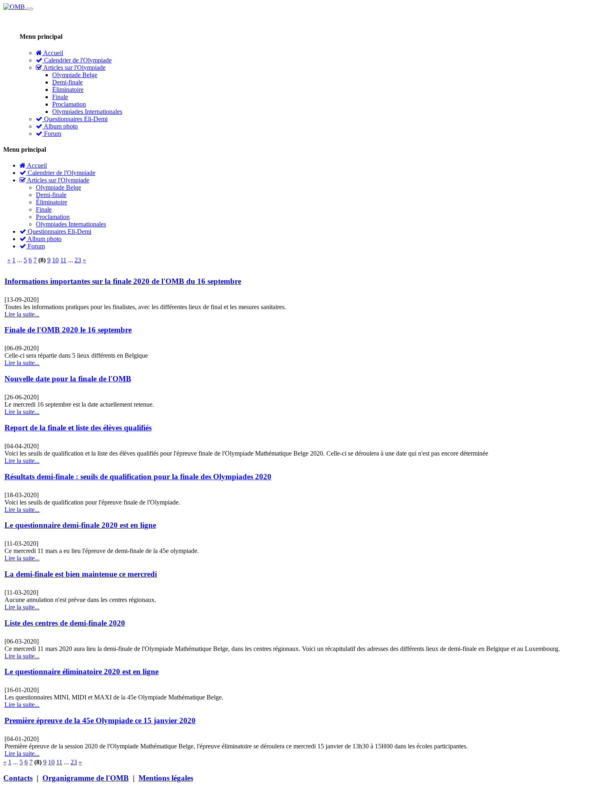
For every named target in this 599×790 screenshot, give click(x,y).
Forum (51, 133)
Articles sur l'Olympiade (74, 67)
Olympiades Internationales (87, 111)
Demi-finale (67, 82)
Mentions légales (166, 778)
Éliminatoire (68, 89)
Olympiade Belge (74, 74)
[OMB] (14, 6)
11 (63, 260)
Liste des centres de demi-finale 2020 (64, 623)
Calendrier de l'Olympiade (77, 60)
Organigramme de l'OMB (85, 778)
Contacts (18, 778)
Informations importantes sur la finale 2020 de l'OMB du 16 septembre (122, 281)
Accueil (52, 52)
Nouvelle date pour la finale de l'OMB (67, 378)
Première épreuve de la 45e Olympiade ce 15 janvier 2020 (100, 720)
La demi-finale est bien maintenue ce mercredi (80, 574)
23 (78, 260)
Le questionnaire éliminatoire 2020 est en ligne (81, 671)
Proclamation (69, 104)
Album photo (60, 126)
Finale (60, 96)
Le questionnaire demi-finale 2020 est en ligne (80, 525)
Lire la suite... (22, 314)
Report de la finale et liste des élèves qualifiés (78, 427)
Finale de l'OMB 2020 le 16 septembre (68, 329)
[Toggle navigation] (29, 9)
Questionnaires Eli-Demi (75, 118)
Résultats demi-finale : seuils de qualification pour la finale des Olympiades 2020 (137, 476)
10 (55, 260)
